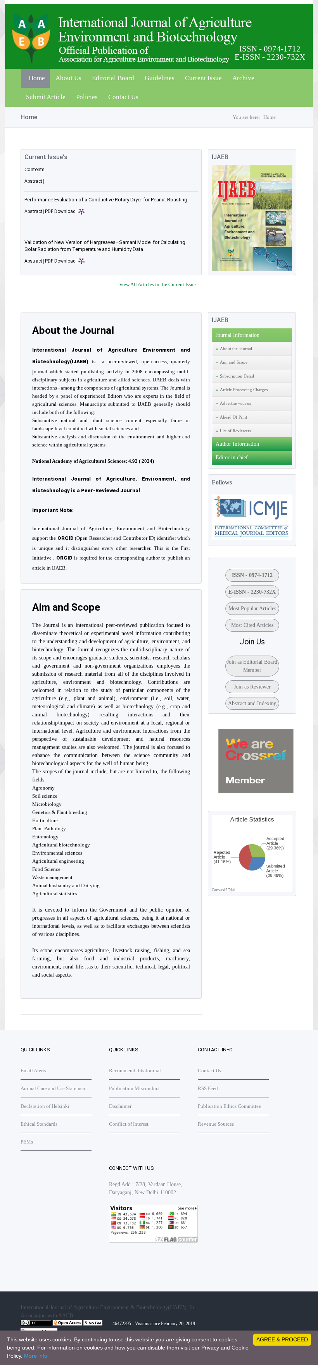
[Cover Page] (252, 269)
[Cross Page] (256, 791)
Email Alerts (33, 1070)
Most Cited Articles (252, 625)
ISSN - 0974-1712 (252, 575)
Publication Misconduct (134, 1088)
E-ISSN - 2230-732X (252, 592)
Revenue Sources (216, 1124)
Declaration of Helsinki (45, 1106)
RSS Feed (208, 1088)
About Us (68, 78)
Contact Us (123, 97)
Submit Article (46, 97)
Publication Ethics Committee (229, 1106)
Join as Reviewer (252, 687)
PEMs (27, 1142)
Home (37, 78)
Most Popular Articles (252, 608)
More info (35, 1356)
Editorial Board (113, 78)
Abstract (33, 181)
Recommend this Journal (135, 1070)
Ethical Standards (39, 1124)
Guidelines (160, 78)
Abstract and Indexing (252, 703)
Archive (243, 78)
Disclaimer (120, 1106)
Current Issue (203, 78)
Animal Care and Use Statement (54, 1088)
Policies (87, 97)
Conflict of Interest (129, 1124)
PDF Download (60, 211)
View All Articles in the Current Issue (157, 284)
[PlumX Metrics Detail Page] (96, 215)
